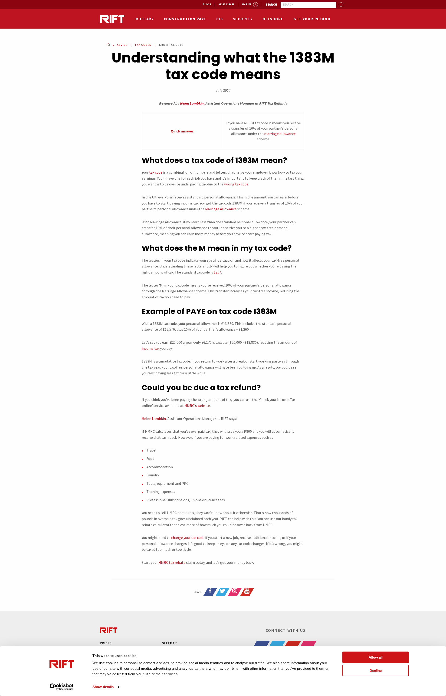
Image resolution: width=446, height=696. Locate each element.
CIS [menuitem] (219, 18)
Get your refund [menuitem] (311, 18)
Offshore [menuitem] (272, 18)
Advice (122, 44)
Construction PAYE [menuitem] (185, 18)
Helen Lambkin (154, 418)
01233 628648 (226, 4)
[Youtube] (247, 592)
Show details (103, 687)
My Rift (247, 4)
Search (271, 4)
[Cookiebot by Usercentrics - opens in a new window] (61, 686)
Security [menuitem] (243, 18)
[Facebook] (210, 592)
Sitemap (169, 643)
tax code (155, 172)
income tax (150, 348)
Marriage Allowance (220, 209)
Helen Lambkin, (192, 103)
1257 (217, 272)
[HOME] (108, 44)
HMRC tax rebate (171, 562)
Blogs (207, 4)
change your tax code (187, 537)
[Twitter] (222, 592)
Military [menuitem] (144, 18)
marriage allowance (280, 133)
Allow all (376, 657)
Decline (376, 670)
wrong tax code (236, 184)
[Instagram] (235, 592)
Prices (106, 643)
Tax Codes (142, 44)
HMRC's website (197, 405)
